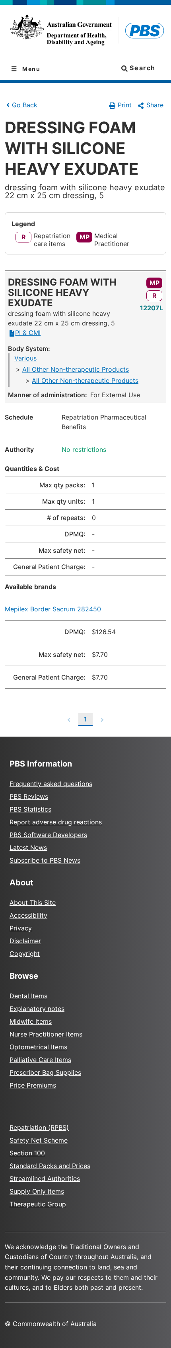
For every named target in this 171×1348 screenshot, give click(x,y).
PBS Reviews (29, 796)
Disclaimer (25, 941)
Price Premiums (33, 1085)
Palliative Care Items (40, 1060)
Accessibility (28, 915)
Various (25, 358)
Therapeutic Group (38, 1204)
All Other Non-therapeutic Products (75, 369)
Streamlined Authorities (45, 1178)
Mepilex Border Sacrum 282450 (53, 609)
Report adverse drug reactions (56, 822)
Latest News (28, 847)
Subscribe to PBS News (45, 860)
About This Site (33, 903)
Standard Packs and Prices (50, 1166)
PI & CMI (28, 333)
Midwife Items (31, 1021)
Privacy (21, 928)
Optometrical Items (38, 1047)
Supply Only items (37, 1191)
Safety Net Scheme (39, 1140)
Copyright (25, 954)
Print (125, 105)
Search (141, 68)
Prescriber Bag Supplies (45, 1072)
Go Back (24, 105)
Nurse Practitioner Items (46, 1034)
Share (154, 105)
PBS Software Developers (48, 835)
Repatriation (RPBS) (39, 1127)
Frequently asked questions (51, 784)
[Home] (85, 31)
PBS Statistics (30, 809)
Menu (31, 68)
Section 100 (27, 1153)
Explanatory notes (37, 1009)
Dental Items (28, 996)
